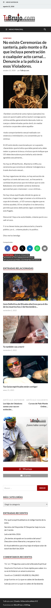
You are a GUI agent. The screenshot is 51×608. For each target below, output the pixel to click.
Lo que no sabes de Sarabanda (31, 579)
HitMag (27, 605)
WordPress (18, 605)
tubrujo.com (9, 583)
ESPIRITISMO (7, 38)
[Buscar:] (25, 488)
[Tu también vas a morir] (25, 330)
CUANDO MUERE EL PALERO (26, 575)
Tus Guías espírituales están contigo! (20, 386)
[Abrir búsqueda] (45, 29)
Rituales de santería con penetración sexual (22, 260)
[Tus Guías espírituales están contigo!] (25, 370)
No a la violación (22, 255)
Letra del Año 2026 (12, 534)
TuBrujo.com (24, 70)
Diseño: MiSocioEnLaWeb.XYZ (26, 601)
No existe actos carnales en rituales (19, 257)
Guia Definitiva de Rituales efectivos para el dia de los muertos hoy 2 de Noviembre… (25, 305)
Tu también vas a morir (13, 346)
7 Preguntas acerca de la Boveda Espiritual (28, 564)
